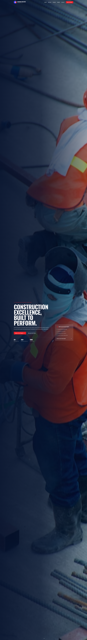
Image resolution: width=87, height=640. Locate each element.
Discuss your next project (61, 338)
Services (49, 2)
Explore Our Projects (19, 333)
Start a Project (69, 2)
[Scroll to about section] (44, 638)
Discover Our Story (32, 333)
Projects (54, 2)
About (45, 2)
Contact (62, 2)
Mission (58, 2)
